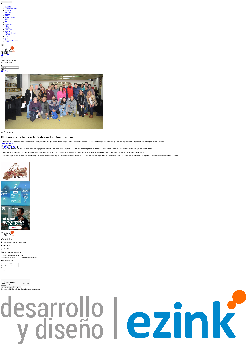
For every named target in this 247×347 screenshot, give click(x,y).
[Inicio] (8, 51)
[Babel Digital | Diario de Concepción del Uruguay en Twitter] (2, 55)
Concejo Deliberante (11, 8)
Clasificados (8, 24)
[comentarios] (14, 147)
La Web (7, 38)
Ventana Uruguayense (11, 40)
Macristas (7, 14)
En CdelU (8, 7)
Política (7, 26)
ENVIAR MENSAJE (7, 287)
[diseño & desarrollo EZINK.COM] (123, 343)
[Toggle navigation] (2, 45)
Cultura (7, 36)
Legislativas (8, 29)
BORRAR (17, 287)
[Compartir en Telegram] (11, 147)
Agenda (7, 41)
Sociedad (7, 28)
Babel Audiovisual (10, 33)
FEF (6, 21)
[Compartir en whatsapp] (8, 147)
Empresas (8, 35)
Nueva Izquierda (10, 17)
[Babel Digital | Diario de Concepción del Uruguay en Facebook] (5, 55)
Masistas (7, 15)
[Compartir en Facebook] (2, 147)
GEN (6, 19)
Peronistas (8, 10)
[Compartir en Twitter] (5, 147)
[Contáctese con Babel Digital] (8, 55)
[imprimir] (17, 147)
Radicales (8, 12)
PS (5, 22)
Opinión (7, 31)
